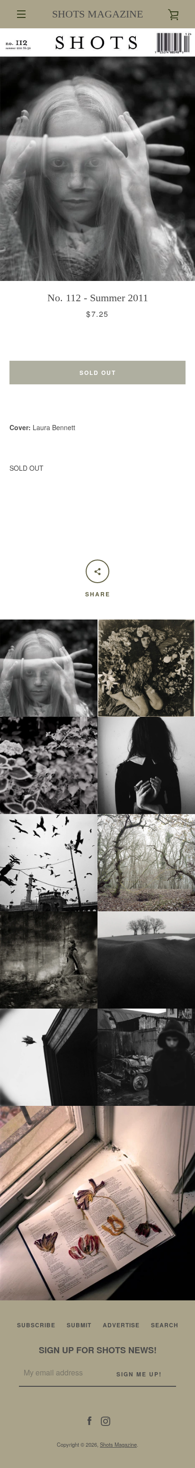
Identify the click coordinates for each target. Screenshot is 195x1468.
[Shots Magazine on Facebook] (89, 1420)
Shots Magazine (118, 1444)
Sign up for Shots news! (98, 1350)
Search (164, 1325)
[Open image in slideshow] (97, 154)
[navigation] (21, 14)
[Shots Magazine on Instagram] (105, 1420)
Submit (79, 1325)
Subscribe (36, 1325)
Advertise (121, 1325)
